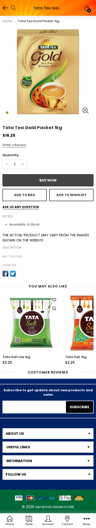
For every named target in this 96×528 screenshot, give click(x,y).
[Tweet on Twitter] (13, 274)
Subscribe (79, 407)
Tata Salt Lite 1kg (16, 357)
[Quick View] (54, 308)
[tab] (48, 433)
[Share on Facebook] (5, 274)
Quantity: (10, 155)
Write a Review (14, 145)
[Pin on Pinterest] (20, 274)
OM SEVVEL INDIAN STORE (54, 507)
